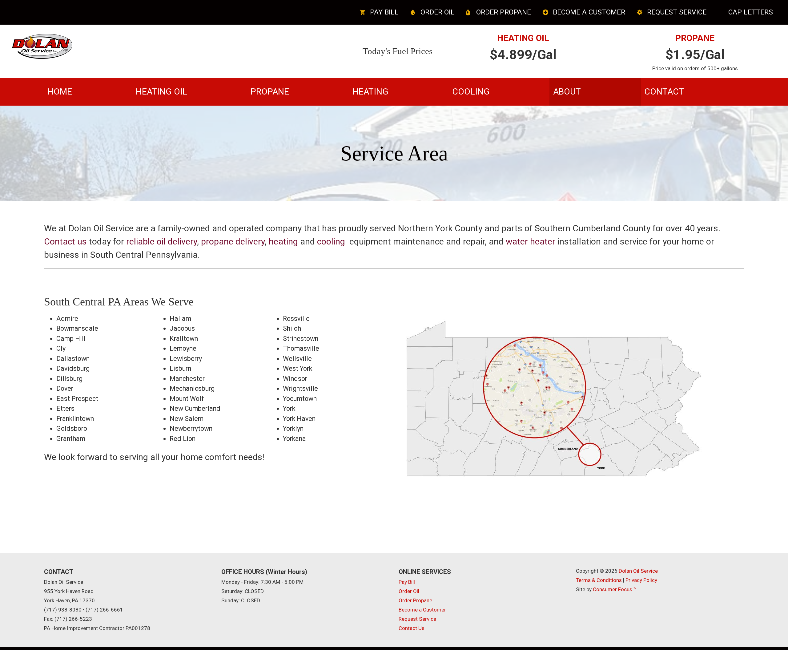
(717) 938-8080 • (64, 610)
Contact (664, 92)
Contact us (65, 241)
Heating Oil (161, 92)
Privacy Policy (641, 580)
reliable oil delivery (161, 241)
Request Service (676, 12)
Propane (270, 92)
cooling (331, 241)
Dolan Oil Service (638, 571)
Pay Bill (384, 12)
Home (59, 92)
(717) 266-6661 (104, 610)
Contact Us (411, 628)
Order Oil (437, 12)
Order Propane (503, 12)
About (567, 92)
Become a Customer (589, 12)
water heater (530, 241)
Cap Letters (750, 12)
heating (283, 241)
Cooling (471, 92)
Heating (370, 92)
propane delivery (233, 241)
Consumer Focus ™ (615, 589)
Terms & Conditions (599, 580)
